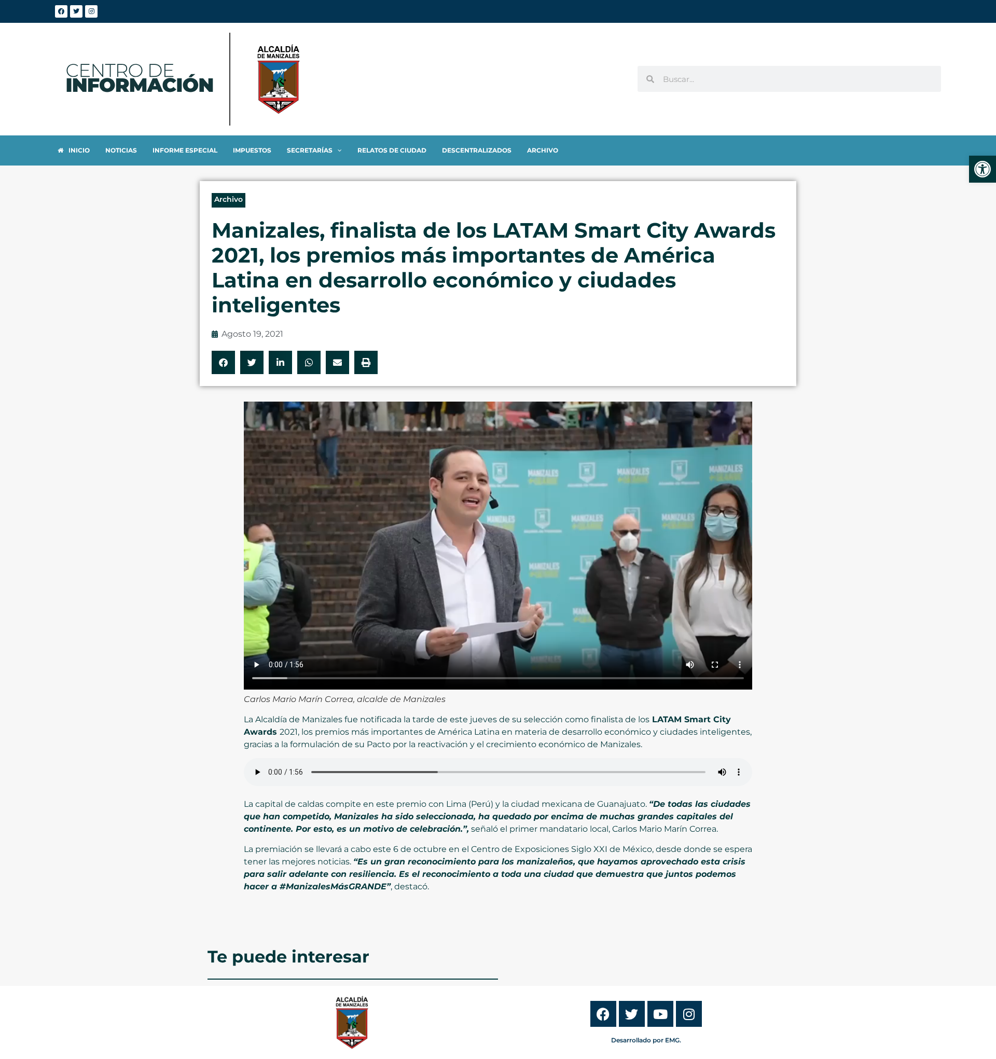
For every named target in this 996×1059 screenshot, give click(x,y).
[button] (223, 362)
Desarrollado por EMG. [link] (646, 1040)
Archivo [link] (228, 199)
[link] (982, 169)
